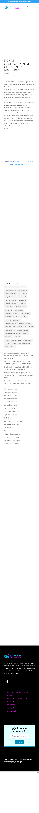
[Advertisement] (19, 32)
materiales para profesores (13, 333)
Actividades (11, 708)
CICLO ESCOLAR (18, 310)
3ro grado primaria (10, 395)
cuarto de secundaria (11, 412)
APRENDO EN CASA (20, 307)
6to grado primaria (10, 303)
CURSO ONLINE (9, 317)
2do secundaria (22, 290)
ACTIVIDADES (9, 307)
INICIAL (20, 327)
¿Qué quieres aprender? (20, 730)
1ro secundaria (22, 287)
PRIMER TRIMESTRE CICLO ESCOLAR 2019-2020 (18, 340)
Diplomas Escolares (21, 317)
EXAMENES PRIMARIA (11, 323)
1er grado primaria (10, 287)
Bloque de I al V (9, 408)
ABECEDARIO (21, 303)
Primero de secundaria (12, 434)
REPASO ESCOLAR (10, 347)
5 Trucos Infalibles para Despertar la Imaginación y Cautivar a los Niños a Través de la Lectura (19, 355)
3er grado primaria (10, 293)
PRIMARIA (17, 337)
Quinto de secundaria (11, 437)
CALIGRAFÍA (8, 310)
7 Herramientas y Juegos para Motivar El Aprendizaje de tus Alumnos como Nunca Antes (18, 375)
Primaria (7, 431)
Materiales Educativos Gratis (14, 421)
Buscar (19, 742)
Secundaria (11, 702)
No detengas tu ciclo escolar (17, 698)
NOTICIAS (25, 333)
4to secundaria (22, 297)
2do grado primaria (10, 290)
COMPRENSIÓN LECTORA (12, 313)
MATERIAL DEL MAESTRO (21, 330)
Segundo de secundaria (12, 440)
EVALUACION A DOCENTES (12, 320)
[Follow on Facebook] (7, 681)
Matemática (8, 330)
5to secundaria (22, 300)
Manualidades (12, 711)
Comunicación (26, 313)
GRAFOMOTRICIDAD (25, 323)
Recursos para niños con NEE (21, 343)
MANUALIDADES (29, 327)
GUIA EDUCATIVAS (10, 327)
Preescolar (11, 705)
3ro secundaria (22, 293)
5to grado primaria (10, 300)
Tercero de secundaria (12, 444)
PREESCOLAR (8, 337)
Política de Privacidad (11, 424)
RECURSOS (7, 74)
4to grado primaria (10, 297)
